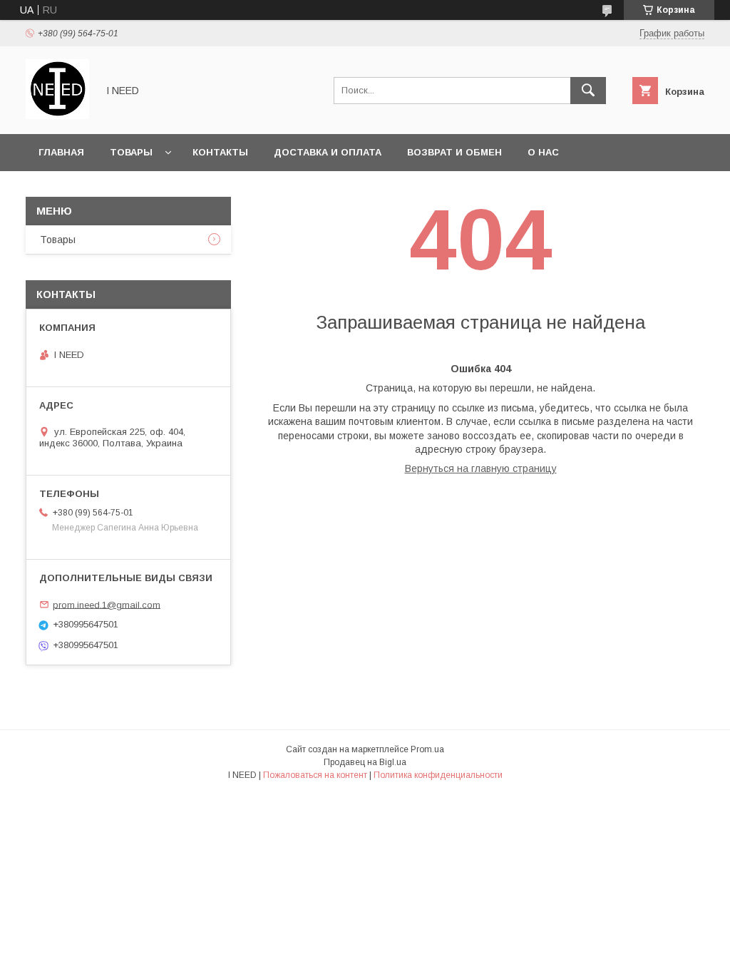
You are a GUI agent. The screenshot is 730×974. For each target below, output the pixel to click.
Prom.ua (427, 749)
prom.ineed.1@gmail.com (106, 604)
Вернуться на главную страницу (481, 468)
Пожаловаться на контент (315, 775)
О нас (543, 152)
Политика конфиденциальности (438, 775)
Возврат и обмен (454, 152)
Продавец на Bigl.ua (365, 762)
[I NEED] (57, 115)
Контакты (220, 152)
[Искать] (588, 90)
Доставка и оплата (327, 152)
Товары (131, 152)
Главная (61, 152)
